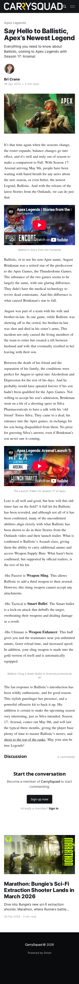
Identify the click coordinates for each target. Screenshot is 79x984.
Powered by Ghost (39, 952)
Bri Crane (12, 79)
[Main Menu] (72, 6)
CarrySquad (33, 944)
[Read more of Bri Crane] (9, 68)
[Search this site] (64, 6)
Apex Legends (15, 23)
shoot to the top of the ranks (24, 739)
